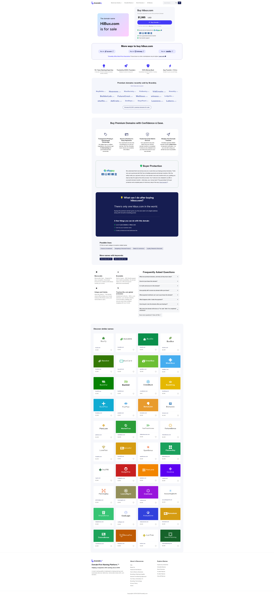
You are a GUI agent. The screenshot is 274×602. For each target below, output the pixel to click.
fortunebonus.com (166, 434)
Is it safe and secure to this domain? (149, 285)
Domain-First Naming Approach (138, 576)
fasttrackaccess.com (145, 434)
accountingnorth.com (167, 499)
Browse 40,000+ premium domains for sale (137, 107)
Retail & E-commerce (138, 248)
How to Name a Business (136, 572)
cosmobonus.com (99, 543)
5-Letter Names (161, 571)
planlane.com (143, 478)
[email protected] (142, 230)
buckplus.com (98, 413)
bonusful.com (121, 456)
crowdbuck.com (143, 391)
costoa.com (165, 478)
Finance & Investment (106, 248)
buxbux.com (165, 347)
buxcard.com (121, 369)
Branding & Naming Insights (137, 574)
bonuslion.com (143, 413)
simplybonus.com (99, 521)
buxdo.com (142, 347)
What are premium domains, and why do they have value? (155, 276)
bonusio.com (165, 413)
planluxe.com (98, 434)
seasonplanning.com (167, 543)
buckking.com (165, 391)
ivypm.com (97, 478)
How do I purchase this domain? (148, 281)
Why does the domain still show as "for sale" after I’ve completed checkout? (157, 309)
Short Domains (140, 2)
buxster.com (98, 369)
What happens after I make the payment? (151, 299)
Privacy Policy (134, 583)
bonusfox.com (121, 543)
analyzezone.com (144, 521)
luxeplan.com (98, 456)
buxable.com (121, 347)
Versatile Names (128, 2)
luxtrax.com (142, 543)
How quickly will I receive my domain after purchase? (154, 290)
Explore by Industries (162, 564)
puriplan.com (121, 413)
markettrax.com (121, 434)
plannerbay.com (166, 456)
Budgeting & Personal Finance (123, 248)
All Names (149, 2)
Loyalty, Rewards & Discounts (154, 248)
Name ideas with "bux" (120, 259)
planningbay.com (99, 500)
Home (131, 585)
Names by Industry (116, 2)
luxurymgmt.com (121, 500)
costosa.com (143, 500)
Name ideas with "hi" (106, 259)
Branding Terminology (136, 581)
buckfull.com (121, 391)
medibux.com (165, 369)
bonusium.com (165, 521)
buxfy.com (97, 347)
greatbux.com (143, 369)
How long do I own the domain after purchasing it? (153, 304)
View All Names (161, 576)
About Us (132, 567)
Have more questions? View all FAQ (149, 315)
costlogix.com (121, 522)
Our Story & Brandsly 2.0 (136, 578)
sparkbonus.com (144, 456)
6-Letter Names (161, 573)
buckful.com (98, 391)
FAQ (131, 565)
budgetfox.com (121, 478)
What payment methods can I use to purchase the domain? (156, 295)
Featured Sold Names (135, 569)
